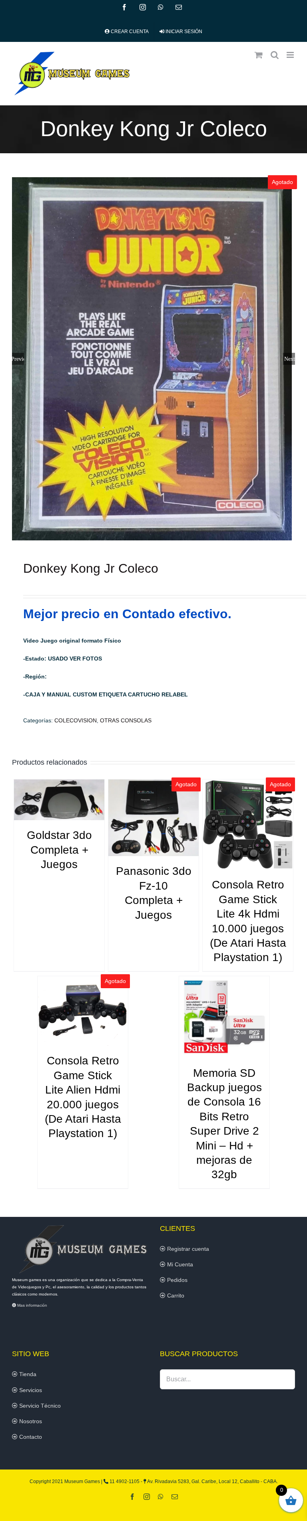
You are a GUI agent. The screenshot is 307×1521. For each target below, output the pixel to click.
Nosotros (30, 1421)
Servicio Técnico (39, 1405)
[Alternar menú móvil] (291, 55)
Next (289, 359)
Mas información (31, 1305)
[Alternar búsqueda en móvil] (275, 55)
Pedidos (176, 1280)
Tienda (27, 1374)
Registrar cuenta (187, 1249)
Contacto (30, 1437)
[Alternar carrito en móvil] (259, 55)
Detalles (59, 801)
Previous (18, 359)
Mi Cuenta (179, 1264)
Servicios (30, 1390)
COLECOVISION (75, 720)
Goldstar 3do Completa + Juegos (59, 849)
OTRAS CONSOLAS (126, 720)
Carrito (174, 1295)
